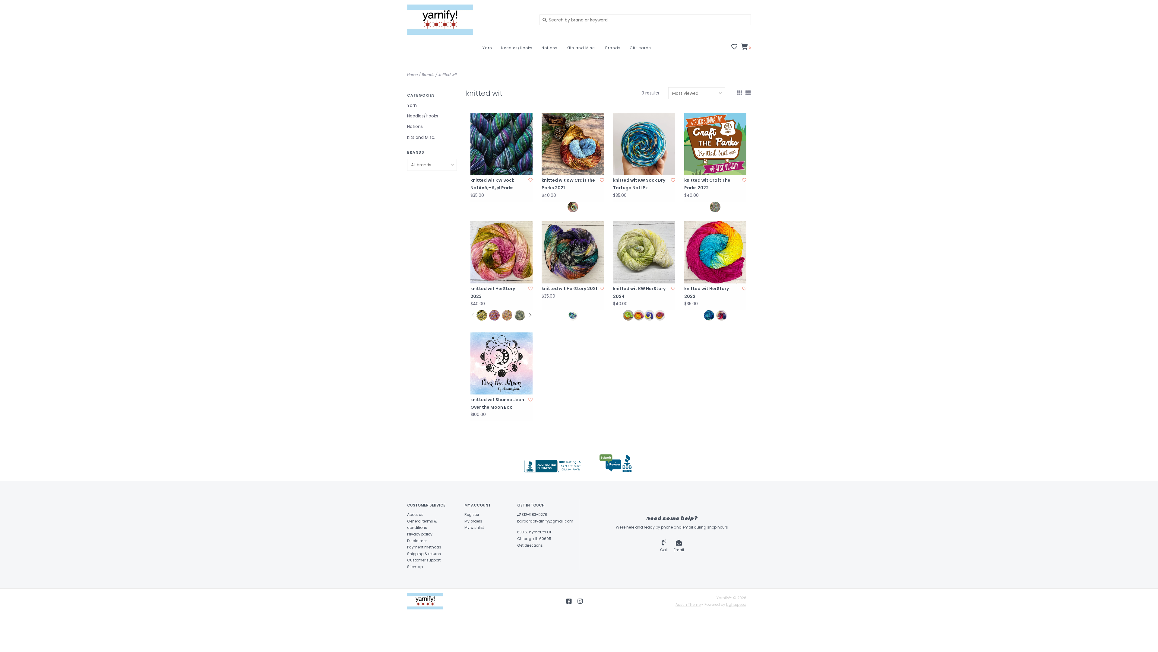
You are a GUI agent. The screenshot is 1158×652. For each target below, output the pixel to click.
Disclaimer (417, 540)
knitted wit (447, 74)
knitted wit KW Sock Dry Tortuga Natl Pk (639, 184)
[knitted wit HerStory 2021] (573, 252)
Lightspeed (736, 604)
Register (471, 514)
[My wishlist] (734, 47)
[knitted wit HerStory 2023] (501, 252)
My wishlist (474, 527)
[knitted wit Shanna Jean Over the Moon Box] (501, 363)
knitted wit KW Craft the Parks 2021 (568, 184)
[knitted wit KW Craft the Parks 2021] (573, 144)
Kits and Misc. (581, 47)
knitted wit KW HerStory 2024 (639, 292)
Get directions (530, 545)
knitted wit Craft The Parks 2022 (707, 184)
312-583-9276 (534, 514)
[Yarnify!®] (468, 20)
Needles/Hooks (517, 47)
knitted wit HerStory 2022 (706, 292)
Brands (613, 47)
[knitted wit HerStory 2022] (715, 252)
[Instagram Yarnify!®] (580, 601)
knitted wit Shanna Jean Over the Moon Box (497, 403)
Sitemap (415, 566)
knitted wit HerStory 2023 (492, 292)
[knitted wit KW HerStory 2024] (644, 252)
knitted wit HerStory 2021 (569, 289)
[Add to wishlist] (530, 180)
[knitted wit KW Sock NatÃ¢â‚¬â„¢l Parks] (501, 144)
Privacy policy (419, 534)
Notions (550, 47)
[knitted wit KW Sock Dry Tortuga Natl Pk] (644, 144)
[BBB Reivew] (616, 463)
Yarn (487, 47)
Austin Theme (688, 604)
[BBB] (554, 466)
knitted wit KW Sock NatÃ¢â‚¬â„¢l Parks (492, 184)
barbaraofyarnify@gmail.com (545, 521)
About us (415, 514)
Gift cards (640, 47)
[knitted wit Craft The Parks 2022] (715, 144)
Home (412, 74)
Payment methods (424, 547)
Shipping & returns (424, 553)
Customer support (424, 560)
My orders (473, 521)
